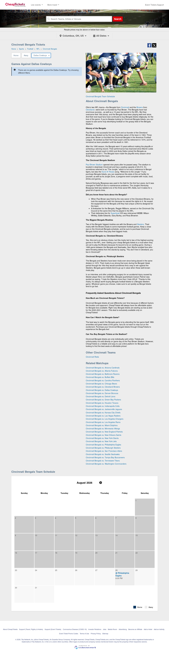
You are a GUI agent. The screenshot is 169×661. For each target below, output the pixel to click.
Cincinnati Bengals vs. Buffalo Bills (100, 377)
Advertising (123, 629)
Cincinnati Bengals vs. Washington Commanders (106, 463)
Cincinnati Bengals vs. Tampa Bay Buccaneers (105, 457)
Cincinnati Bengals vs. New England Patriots (104, 431)
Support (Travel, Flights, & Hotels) (31, 629)
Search (117, 18)
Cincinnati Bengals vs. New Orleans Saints (103, 435)
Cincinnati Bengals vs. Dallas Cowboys (102, 390)
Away (26, 55)
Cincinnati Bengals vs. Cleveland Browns (103, 386)
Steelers (140, 224)
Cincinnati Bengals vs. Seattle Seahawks (103, 454)
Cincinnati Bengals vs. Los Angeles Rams (103, 422)
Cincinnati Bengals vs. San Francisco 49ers (104, 451)
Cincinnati (125, 107)
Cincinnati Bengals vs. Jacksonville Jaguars (104, 409)
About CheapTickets (10, 629)
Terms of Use (84, 633)
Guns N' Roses (108, 171)
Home (15, 55)
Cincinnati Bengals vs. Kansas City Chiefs (103, 412)
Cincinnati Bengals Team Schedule (100, 96)
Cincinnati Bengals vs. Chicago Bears (101, 383)
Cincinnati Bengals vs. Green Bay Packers (103, 399)
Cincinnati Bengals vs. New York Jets (101, 441)
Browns (140, 107)
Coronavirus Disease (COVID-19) (75, 629)
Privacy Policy (96, 633)
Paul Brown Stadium (94, 164)
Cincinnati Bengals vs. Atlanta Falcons (102, 370)
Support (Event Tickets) (53, 629)
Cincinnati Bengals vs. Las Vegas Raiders (103, 415)
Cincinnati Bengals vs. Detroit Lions (100, 396)
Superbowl (115, 213)
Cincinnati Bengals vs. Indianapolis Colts (102, 406)
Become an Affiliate (135, 629)
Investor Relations (94, 629)
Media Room (112, 629)
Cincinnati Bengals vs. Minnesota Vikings (103, 428)
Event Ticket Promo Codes (68, 633)
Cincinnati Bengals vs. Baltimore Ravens (102, 374)
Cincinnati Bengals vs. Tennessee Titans (103, 460)
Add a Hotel (148, 629)
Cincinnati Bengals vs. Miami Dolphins (102, 425)
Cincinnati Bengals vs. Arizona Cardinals (102, 367)
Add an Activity (159, 629)
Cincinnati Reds (92, 357)
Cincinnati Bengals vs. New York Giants (102, 438)
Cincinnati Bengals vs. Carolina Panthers (103, 380)
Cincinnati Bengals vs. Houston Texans (102, 403)
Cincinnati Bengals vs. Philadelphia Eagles (103, 444)
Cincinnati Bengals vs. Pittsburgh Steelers (103, 447)
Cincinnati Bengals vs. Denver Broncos (102, 393)
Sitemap (105, 633)
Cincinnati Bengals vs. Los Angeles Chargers (104, 419)
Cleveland (90, 109)
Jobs (104, 629)
